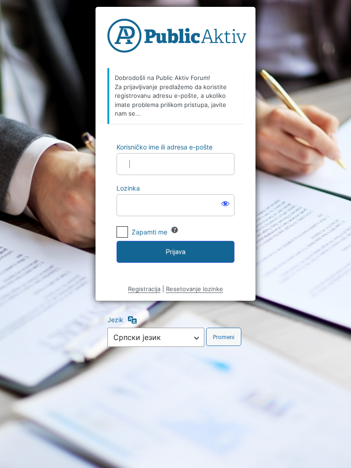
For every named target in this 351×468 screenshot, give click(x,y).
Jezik (115, 320)
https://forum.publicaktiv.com (176, 38)
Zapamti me (149, 232)
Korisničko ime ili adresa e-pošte (165, 147)
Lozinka (128, 188)
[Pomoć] (174, 229)
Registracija (144, 288)
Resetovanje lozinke (194, 288)
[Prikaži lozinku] (225, 203)
